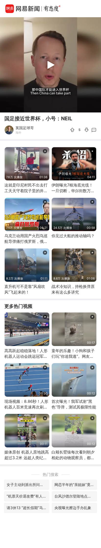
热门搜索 (50, 474)
